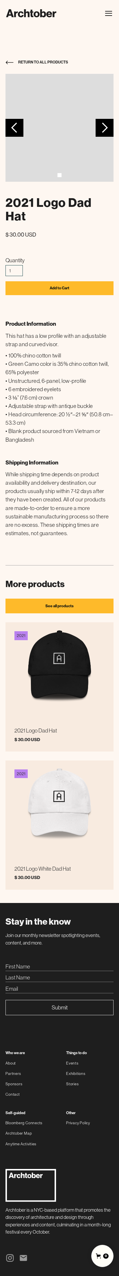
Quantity (15, 260)
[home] (31, 13)
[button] (107, 13)
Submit (60, 1007)
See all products (59, 606)
